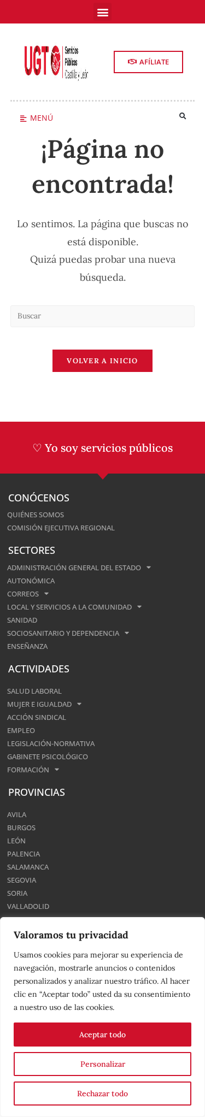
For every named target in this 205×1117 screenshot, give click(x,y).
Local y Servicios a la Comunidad (69, 607)
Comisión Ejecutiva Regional (61, 528)
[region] (102, 1017)
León (16, 841)
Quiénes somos (35, 514)
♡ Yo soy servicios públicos (102, 447)
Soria (17, 893)
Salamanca (28, 867)
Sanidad (22, 620)
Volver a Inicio (102, 360)
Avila (16, 814)
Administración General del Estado (74, 567)
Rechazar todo (102, 1093)
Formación (28, 770)
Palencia (23, 854)
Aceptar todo (102, 1034)
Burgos (21, 827)
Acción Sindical (36, 717)
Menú (41, 118)
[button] (102, 12)
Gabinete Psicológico (47, 756)
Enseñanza (27, 646)
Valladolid (28, 906)
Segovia (21, 880)
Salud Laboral (34, 691)
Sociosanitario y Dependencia (63, 633)
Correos (23, 594)
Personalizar (102, 1064)
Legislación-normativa (51, 743)
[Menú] (23, 118)
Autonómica (31, 581)
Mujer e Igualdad (39, 704)
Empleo (21, 730)
